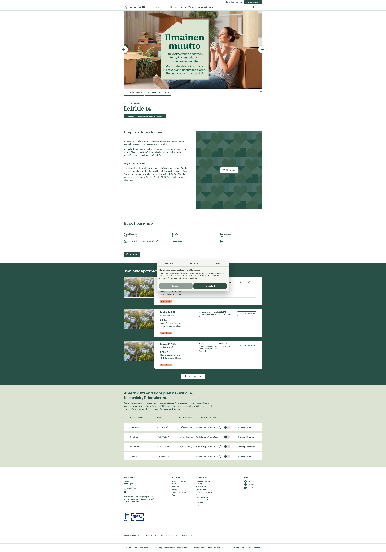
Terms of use (159, 535)
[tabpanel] (193, 49)
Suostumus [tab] (169, 263)
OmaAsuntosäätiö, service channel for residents (203, 500)
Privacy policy (148, 535)
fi (237, 2)
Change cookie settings (183, 535)
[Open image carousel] (193, 49)
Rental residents (202, 487)
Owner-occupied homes (180, 492)
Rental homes (177, 487)
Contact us (230, 2)
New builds (176, 489)
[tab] (134, 93)
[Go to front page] (135, 7)
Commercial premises (179, 498)
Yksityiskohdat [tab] (193, 263)
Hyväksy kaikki (210, 286)
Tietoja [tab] (217, 263)
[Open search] (253, 7)
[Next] (262, 49)
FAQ (197, 505)
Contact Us (169, 535)
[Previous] (124, 49)
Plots (174, 495)
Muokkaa (174, 286)
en (241, 2)
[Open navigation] (261, 7)
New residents (201, 489)
